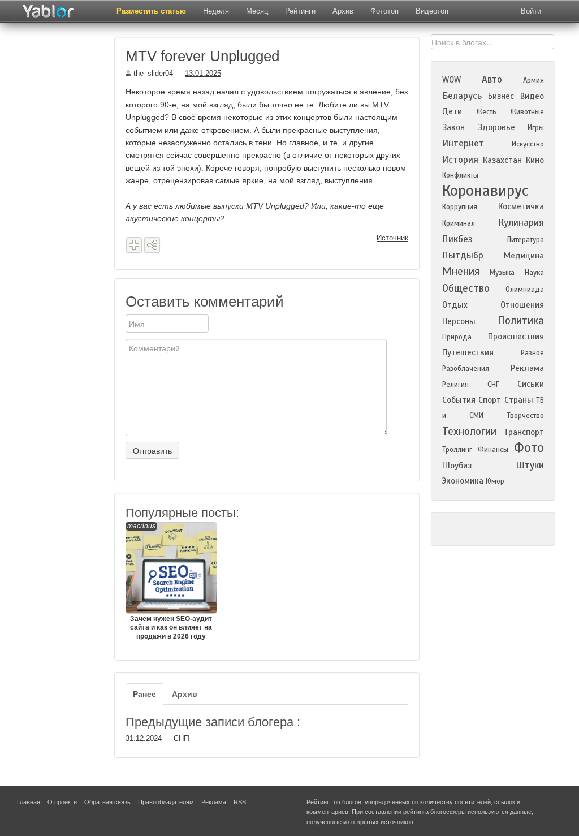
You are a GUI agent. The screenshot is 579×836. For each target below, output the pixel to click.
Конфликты (460, 175)
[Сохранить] (134, 245)
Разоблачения (465, 368)
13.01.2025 (203, 73)
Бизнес (501, 96)
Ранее (144, 694)
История (460, 160)
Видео (532, 96)
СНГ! (182, 738)
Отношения (522, 305)
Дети (452, 111)
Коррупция (459, 207)
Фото (529, 447)
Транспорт (524, 432)
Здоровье (496, 127)
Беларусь (462, 96)
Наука (534, 272)
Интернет (463, 143)
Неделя (216, 11)
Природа (457, 337)
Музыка (502, 272)
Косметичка (521, 206)
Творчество (525, 415)
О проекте (62, 802)
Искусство (528, 144)
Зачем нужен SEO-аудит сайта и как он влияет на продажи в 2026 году (169, 581)
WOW (451, 80)
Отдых (455, 305)
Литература (525, 239)
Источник (392, 238)
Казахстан (502, 160)
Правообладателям (166, 802)
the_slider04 (152, 73)
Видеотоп (432, 11)
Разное (532, 352)
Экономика (462, 481)
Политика (521, 320)
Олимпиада (524, 289)
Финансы (493, 449)
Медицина (524, 256)
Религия (455, 384)
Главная (28, 802)
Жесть (486, 112)
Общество (466, 288)
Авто (492, 79)
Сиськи (530, 384)
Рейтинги (300, 11)
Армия (533, 80)
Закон (453, 127)
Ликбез (457, 239)
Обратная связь (107, 802)
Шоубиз (457, 465)
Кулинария (521, 223)
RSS (240, 802)
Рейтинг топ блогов (333, 802)
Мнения (460, 271)
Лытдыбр (462, 255)
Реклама (527, 368)
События (459, 400)
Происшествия (516, 336)
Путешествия (468, 352)
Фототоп (384, 11)
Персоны (459, 321)
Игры (536, 127)
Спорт (489, 400)
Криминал (458, 223)
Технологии (469, 431)
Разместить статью (151, 11)
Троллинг (457, 449)
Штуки (530, 465)
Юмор (495, 481)
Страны (518, 400)
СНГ (493, 384)
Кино (535, 160)
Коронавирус (485, 190)
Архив (342, 11)
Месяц (257, 11)
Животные (527, 112)
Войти (531, 11)
